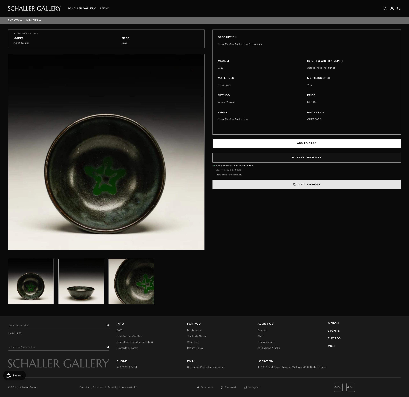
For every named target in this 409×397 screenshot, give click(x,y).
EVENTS (334, 331)
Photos (334, 338)
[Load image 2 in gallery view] (81, 281)
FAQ (119, 330)
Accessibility (130, 387)
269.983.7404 (128, 367)
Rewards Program (127, 347)
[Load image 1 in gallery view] (31, 281)
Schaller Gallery (28, 387)
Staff (261, 336)
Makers (32, 20)
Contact (263, 330)
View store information (229, 174)
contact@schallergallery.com (207, 367)
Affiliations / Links (269, 347)
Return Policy (195, 347)
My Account (194, 330)
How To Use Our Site (129, 336)
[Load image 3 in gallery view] (131, 281)
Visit (332, 346)
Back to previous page (27, 33)
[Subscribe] (105, 347)
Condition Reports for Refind (135, 342)
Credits (84, 387)
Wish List (193, 342)
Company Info (266, 342)
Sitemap (98, 387)
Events (13, 20)
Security (113, 387)
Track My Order (196, 336)
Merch (333, 323)
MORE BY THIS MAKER (306, 157)
